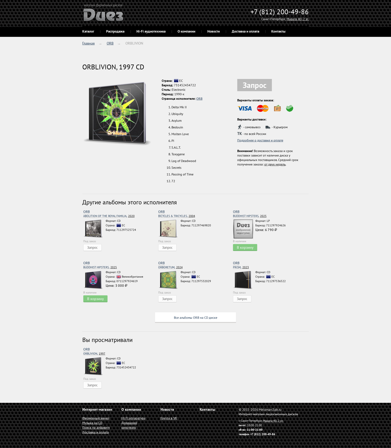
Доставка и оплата (245, 31)
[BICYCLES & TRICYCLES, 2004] (169, 229)
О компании (186, 31)
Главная (88, 43)
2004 (176, 216)
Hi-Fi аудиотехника (151, 31)
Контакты (278, 31)
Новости (213, 31)
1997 (94, 353)
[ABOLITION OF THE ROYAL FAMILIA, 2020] (94, 229)
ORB (110, 43)
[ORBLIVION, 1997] (94, 366)
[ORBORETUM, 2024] (169, 280)
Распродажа (115, 31)
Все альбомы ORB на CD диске (195, 317)
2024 (170, 267)
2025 (250, 216)
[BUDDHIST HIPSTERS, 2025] (244, 229)
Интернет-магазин (97, 409)
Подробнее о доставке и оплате (260, 140)
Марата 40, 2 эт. (298, 19)
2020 (109, 216)
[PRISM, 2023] (244, 280)
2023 (241, 267)
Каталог (88, 31)
